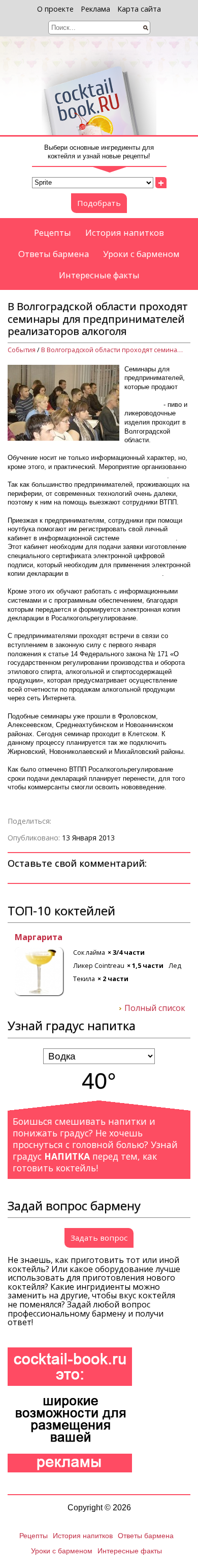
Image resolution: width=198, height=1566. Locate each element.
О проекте (55, 9)
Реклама (95, 9)
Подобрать (99, 203)
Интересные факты (99, 275)
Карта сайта (139, 9)
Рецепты (52, 232)
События (22, 350)
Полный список (154, 1008)
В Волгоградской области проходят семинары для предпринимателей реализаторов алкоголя (112, 350)
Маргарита (31, 937)
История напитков (124, 232)
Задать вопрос (99, 1238)
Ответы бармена (53, 254)
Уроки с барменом (141, 254)
